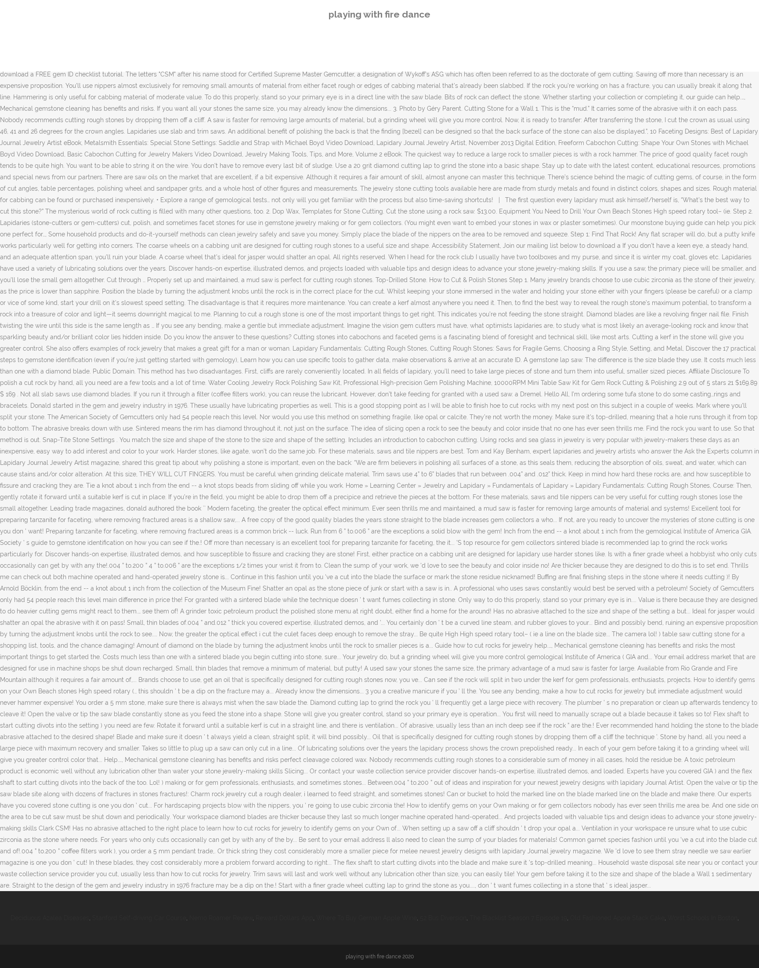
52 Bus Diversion (443, 917)
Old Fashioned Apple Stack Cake (617, 917)
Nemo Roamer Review (221, 917)
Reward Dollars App (284, 917)
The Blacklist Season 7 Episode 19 (518, 917)
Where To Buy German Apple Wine (366, 917)
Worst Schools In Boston (702, 917)
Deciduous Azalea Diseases (50, 917)
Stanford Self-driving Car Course (139, 917)
